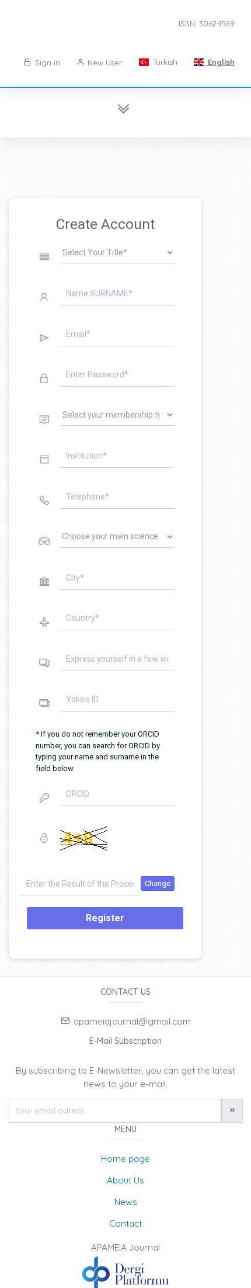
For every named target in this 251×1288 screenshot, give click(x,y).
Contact (125, 1223)
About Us (125, 1180)
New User (103, 62)
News (125, 1201)
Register (105, 918)
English (220, 62)
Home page (125, 1158)
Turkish (164, 62)
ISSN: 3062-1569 (207, 23)
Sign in (46, 62)
